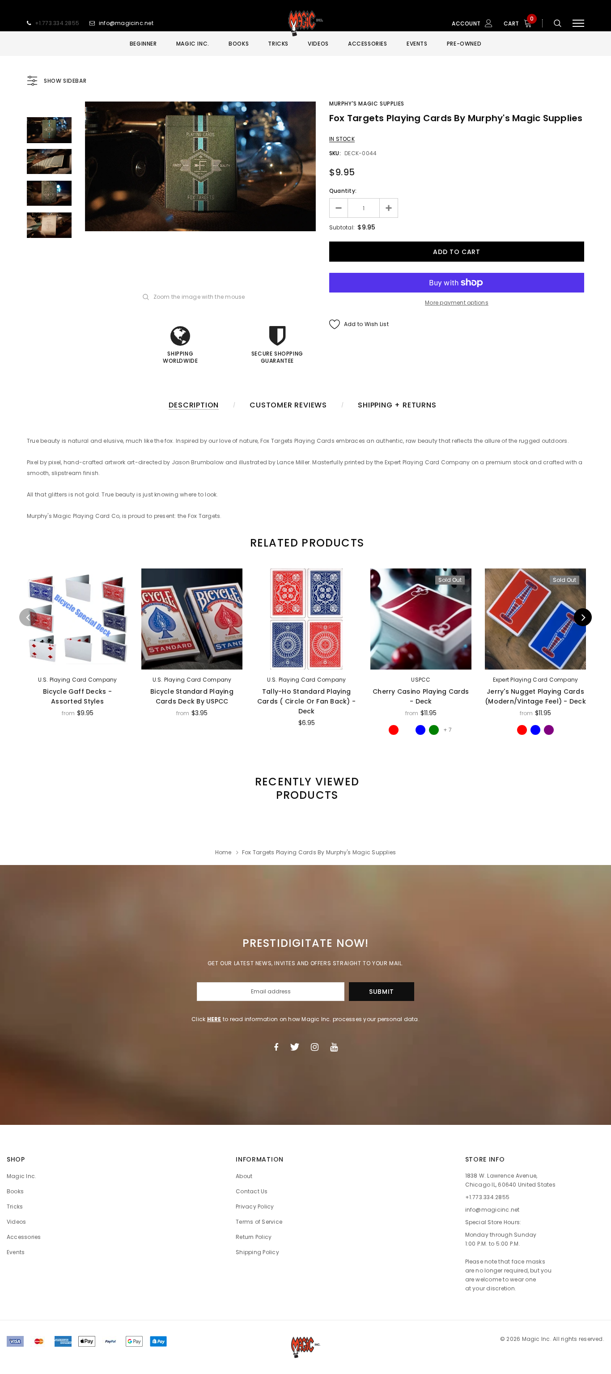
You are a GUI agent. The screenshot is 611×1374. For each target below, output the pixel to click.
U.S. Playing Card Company (77, 679)
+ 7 (447, 730)
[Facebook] (276, 1047)
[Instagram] (314, 1047)
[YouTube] (334, 1047)
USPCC (420, 679)
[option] (200, 166)
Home (223, 852)
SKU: (335, 153)
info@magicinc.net (126, 23)
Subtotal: (342, 227)
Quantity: (342, 191)
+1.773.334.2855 (57, 23)
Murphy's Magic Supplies (366, 103)
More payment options (456, 302)
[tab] (305, 542)
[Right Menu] (578, 23)
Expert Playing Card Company (535, 679)
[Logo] (305, 23)
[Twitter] (294, 1047)
